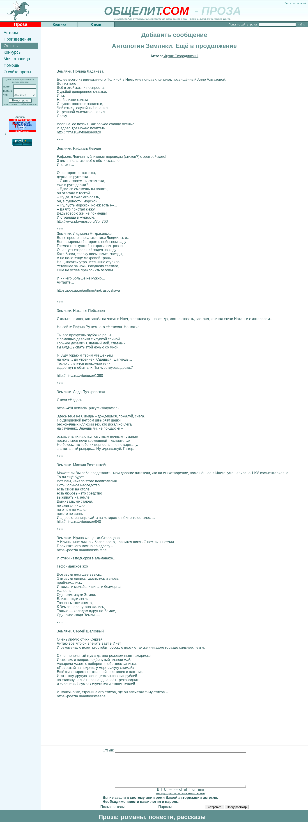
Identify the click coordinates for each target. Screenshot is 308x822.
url (194, 789)
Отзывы (11, 46)
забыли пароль (29, 104)
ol (180, 789)
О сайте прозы (17, 72)
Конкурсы (12, 52)
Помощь (11, 65)
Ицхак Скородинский (180, 56)
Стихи (96, 24)
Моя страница (17, 59)
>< (170, 789)
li (190, 789)
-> (175, 789)
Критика (59, 24)
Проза (20, 24)
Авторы (11, 32)
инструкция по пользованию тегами (180, 793)
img (201, 789)
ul (185, 789)
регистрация (10, 104)
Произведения (17, 39)
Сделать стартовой (295, 3)
